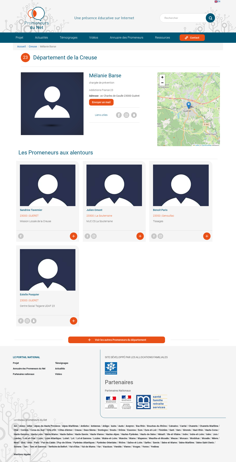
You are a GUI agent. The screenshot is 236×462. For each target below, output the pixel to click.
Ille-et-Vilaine (173, 434)
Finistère (163, 430)
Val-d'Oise (74, 446)
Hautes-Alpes (112, 434)
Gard (171, 430)
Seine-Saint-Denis (205, 442)
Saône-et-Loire (134, 442)
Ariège (106, 426)
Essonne (131, 430)
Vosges (136, 446)
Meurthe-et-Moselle (159, 438)
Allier (29, 426)
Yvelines (155, 446)
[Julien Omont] (114, 185)
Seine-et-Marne (169, 442)
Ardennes (95, 426)
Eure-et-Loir (151, 430)
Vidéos (93, 37)
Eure (140, 430)
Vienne (127, 446)
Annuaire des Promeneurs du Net (29, 368)
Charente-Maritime (209, 426)
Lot (72, 438)
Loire (40, 438)
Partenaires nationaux (23, 374)
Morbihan (195, 438)
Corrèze (24, 430)
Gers (178, 430)
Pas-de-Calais (48, 442)
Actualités (41, 37)
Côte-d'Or (51, 430)
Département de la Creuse (65, 57)
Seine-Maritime (186, 442)
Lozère (96, 438)
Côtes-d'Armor (65, 430)
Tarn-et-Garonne (38, 446)
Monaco (184, 438)
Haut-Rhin (198, 430)
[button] (188, 105)
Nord (16, 442)
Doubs (113, 430)
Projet (19, 37)
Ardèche (85, 426)
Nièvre (215, 438)
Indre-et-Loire (197, 434)
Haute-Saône (66, 434)
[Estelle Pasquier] (47, 270)
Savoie (156, 442)
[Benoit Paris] (181, 185)
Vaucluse (107, 446)
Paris (36, 442)
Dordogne (103, 430)
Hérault (161, 434)
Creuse (33, 46)
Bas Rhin (140, 426)
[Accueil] (36, 18)
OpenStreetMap (206, 145)
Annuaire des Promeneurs (126, 37)
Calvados (173, 426)
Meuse (174, 438)
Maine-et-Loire (109, 438)
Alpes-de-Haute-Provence (47, 426)
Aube (113, 426)
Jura (215, 434)
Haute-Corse (211, 430)
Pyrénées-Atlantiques (84, 442)
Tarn (25, 446)
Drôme (122, 430)
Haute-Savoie (81, 434)
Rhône (122, 442)
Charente (193, 426)
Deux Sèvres (90, 430)
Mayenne (142, 438)
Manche (123, 438)
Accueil (21, 46)
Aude (121, 426)
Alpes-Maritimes (70, 426)
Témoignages (68, 37)
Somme (17, 446)
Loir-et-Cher (29, 438)
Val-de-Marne (88, 446)
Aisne (22, 426)
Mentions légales (22, 454)
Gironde (187, 430)
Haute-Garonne (21, 434)
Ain (16, 426)
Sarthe (147, 442)
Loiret (66, 438)
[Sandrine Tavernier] (47, 185)
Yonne (145, 446)
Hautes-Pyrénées (129, 434)
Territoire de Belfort (57, 446)
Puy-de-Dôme (64, 442)
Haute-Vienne (97, 434)
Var (99, 446)
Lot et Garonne (84, 438)
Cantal (183, 426)
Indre (185, 434)
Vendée (118, 446)
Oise (23, 442)
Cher (16, 430)
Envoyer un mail (101, 102)
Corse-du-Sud (37, 430)
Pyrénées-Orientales (107, 442)
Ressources (162, 37)
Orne (29, 442)
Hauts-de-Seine (148, 434)
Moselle (206, 438)
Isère (208, 434)
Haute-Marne (51, 434)
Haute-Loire (37, 434)
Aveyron (130, 426)
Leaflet (197, 145)
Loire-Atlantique (53, 438)
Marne (132, 438)
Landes (17, 438)
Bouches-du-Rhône (157, 426)
